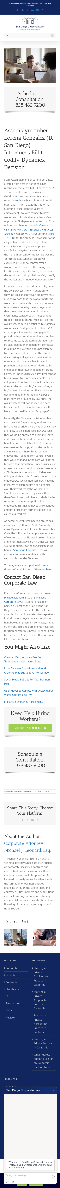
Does (7, 668)
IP (7, 996)
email (51, 635)
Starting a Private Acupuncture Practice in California (41, 1000)
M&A (9, 1010)
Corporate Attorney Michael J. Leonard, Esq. (21, 791)
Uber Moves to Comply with (21, 690)
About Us (11, 1086)
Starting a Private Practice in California (43, 1043)
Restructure (13, 1003)
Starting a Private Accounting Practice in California (40, 1024)
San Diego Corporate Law (28, 550)
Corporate (12, 968)
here (15, 200)
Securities (11, 975)
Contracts (11, 982)
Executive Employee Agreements (23, 702)
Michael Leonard (14, 597)
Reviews (10, 1017)
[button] (6, 938)
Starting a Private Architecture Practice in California (41, 976)
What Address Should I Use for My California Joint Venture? (43, 1061)
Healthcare (12, 989)
